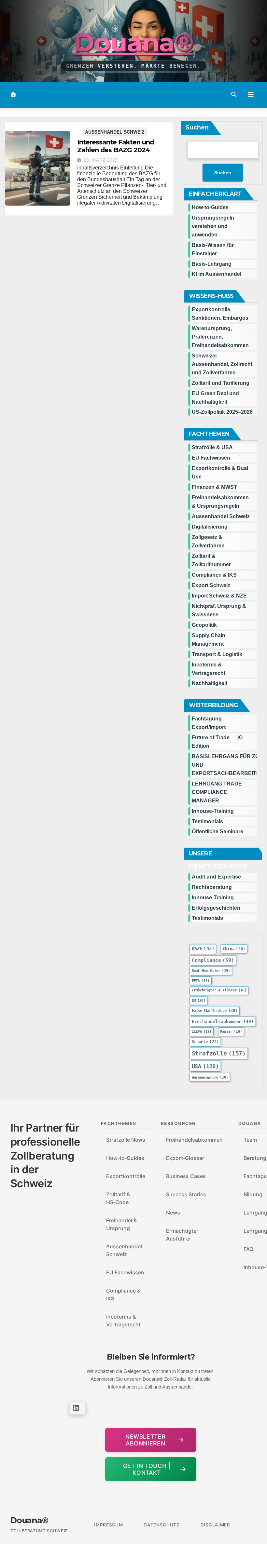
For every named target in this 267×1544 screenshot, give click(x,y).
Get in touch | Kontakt (147, 1469)
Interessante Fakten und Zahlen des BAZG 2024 (115, 146)
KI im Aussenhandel (216, 274)
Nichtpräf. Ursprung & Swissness (219, 610)
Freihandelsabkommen (223, 1021)
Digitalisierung (210, 527)
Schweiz (205, 1042)
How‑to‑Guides (210, 207)
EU (198, 1001)
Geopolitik (204, 625)
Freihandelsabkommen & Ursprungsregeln (220, 502)
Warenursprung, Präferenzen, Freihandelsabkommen (220, 337)
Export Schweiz (211, 585)
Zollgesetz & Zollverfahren (208, 541)
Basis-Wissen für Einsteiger (213, 249)
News (173, 1212)
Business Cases (186, 1176)
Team (250, 1139)
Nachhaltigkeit (209, 683)
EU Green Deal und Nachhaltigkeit (215, 398)
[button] (234, 94)
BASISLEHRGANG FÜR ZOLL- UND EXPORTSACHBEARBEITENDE (224, 765)
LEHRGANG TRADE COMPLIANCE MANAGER (217, 792)
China (234, 949)
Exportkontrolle (215, 1010)
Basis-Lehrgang (212, 264)
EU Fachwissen (211, 458)
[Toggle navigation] (250, 94)
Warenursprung (210, 1077)
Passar (231, 1031)
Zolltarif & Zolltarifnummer (211, 560)
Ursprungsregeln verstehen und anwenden (213, 226)
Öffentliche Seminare (217, 831)
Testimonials (207, 821)
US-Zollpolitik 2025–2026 (222, 412)
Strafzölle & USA (212, 447)
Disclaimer (215, 1524)
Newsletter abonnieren (145, 1440)
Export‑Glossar (185, 1158)
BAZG (203, 948)
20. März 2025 (101, 160)
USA (205, 1066)
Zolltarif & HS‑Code (118, 1198)
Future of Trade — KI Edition (217, 742)
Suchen (197, 127)
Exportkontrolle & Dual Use (220, 472)
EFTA (201, 980)
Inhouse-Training (213, 811)
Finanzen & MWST (214, 487)
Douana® (133, 42)
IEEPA (202, 1031)
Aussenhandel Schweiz (115, 131)
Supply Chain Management (208, 640)
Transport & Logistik (217, 654)
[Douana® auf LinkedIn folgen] (77, 1408)
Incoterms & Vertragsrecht (208, 669)
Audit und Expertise (216, 876)
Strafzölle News (125, 1139)
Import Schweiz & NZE (219, 595)
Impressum (108, 1524)
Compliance (213, 960)
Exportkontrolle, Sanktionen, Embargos (220, 314)
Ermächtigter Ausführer (219, 990)
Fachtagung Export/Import (209, 723)
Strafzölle (219, 1053)
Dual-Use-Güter (211, 971)
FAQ (248, 1249)
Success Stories (186, 1194)
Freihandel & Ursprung (121, 1224)
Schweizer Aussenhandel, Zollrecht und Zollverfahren (222, 364)
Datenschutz (161, 1524)
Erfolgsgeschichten (216, 908)
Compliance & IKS (214, 575)
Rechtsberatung (212, 887)
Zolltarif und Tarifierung (220, 383)
